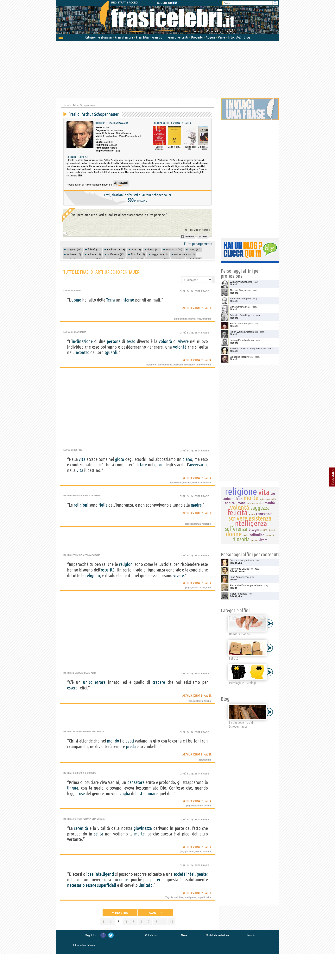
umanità (206, 318)
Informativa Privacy (84, 945)
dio (272, 493)
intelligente (196, 874)
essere (72, 687)
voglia (125, 793)
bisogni (254, 529)
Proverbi (197, 37)
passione (178, 364)
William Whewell (238, 281)
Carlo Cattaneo (238, 306)
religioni (81, 505)
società (179, 874)
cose (81, 793)
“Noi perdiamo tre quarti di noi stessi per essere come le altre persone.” (118, 215)
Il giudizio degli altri (84, 672)
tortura (207, 805)
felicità (207, 700)
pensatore (135, 782)
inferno (127, 300)
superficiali (106, 885)
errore (100, 682)
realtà (246, 535)
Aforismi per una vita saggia (88, 731)
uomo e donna (203, 364)
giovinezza (143, 828)
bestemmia (197, 805)
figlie (102, 505)
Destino (77, 450)
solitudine (257, 535)
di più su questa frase (196, 291)
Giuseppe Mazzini (239, 356)
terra (199, 318)
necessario (76, 885)
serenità (81, 828)
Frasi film (142, 37)
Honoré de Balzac (239, 568)
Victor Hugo (236, 593)
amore (153, 364)
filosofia (241, 539)
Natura (77, 290)
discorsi (174, 897)
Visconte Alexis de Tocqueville (246, 348)
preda (131, 746)
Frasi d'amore (124, 37)
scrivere (237, 518)
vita (82, 459)
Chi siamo (150, 935)
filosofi (272, 530)
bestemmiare (146, 793)
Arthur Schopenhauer (197, 230)
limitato (146, 885)
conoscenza (264, 513)
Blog (246, 37)
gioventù (189, 851)
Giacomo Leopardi (240, 560)
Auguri (210, 37)
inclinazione (82, 341)
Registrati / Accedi (124, 2)
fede (239, 498)
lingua (72, 788)
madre (196, 505)
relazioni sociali (254, 503)
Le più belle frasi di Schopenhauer (241, 724)
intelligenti (104, 874)
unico (87, 682)
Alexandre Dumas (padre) (243, 585)
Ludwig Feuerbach (240, 340)
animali (183, 318)
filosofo (113, 147)
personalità (271, 499)
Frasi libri (158, 37)
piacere (156, 879)
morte (139, 833)
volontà (165, 341)
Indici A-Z (234, 37)
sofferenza (236, 528)
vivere (183, 341)
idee (89, 874)
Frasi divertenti (178, 37)
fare (143, 464)
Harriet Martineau (239, 323)
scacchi (207, 482)
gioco (119, 459)
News (184, 935)
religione (206, 523)
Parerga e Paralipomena (86, 495)
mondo (113, 740)
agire (262, 499)
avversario (198, 464)
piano (187, 459)
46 (171, 921)
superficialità (204, 897)
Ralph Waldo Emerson (242, 331)
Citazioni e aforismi (98, 37)
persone (113, 341)
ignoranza (195, 523)
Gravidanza (79, 332)
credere (158, 682)
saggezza (260, 507)
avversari (177, 482)
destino (187, 482)
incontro (82, 352)
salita (98, 833)
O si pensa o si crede (84, 773)
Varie (221, 37)
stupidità (270, 535)
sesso (131, 341)
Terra (110, 300)
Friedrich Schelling (240, 315)
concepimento (165, 364)
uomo (76, 300)
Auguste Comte (238, 298)
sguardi (110, 352)
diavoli (128, 740)
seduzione (189, 364)
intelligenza (190, 897)
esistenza (197, 482)
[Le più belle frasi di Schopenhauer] (247, 712)
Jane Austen (236, 576)
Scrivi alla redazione (217, 935)
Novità (251, 935)
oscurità (108, 569)
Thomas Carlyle (238, 290)
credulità (206, 759)
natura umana (235, 503)
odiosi (124, 879)
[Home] (167, 17)
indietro (120, 912)
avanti (155, 912)
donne (234, 534)
